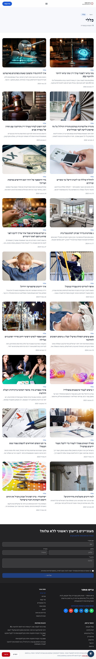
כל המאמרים (41, 603)
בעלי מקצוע (90, 627)
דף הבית (43, 593)
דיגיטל (91, 643)
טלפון (92, 549)
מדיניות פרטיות (40, 613)
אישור (6, 654)
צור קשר (43, 599)
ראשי (91, 14)
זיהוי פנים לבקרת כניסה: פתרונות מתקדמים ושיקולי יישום (27, 630)
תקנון (44, 609)
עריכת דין (90, 636)
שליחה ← (48, 575)
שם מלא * (91, 541)
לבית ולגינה (90, 630)
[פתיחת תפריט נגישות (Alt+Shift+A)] (91, 654)
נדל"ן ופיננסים (89, 633)
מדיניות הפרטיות (87, 655)
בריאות (91, 646)
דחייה (15, 654)
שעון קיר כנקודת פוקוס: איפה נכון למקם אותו (31, 638)
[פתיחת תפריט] (46, 3)
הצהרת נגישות (41, 616)
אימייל (45, 549)
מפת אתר (42, 606)
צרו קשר (7, 3)
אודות (44, 596)
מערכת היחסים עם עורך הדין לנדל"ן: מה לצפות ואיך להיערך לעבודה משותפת (26, 643)
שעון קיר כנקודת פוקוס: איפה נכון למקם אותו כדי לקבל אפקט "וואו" (25, 634)
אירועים (91, 640)
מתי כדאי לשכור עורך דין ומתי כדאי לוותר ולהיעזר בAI (28, 627)
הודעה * (91, 557)
